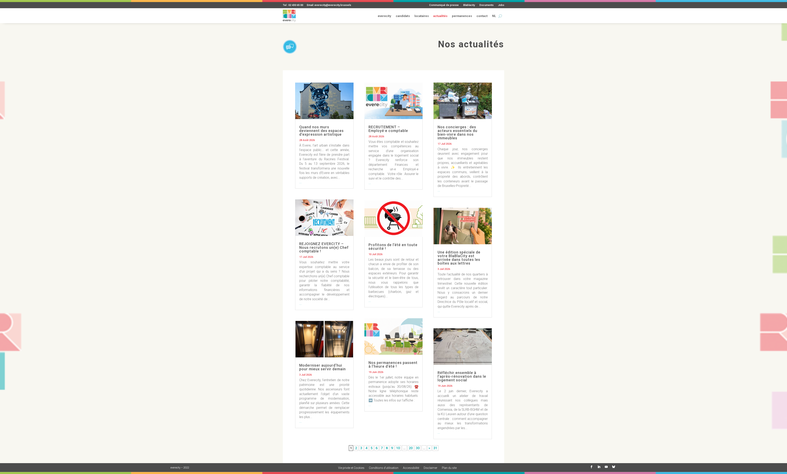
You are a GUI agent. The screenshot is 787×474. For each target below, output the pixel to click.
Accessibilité (411, 467)
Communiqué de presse (444, 5)
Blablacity (469, 5)
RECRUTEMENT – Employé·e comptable (388, 129)
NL (494, 16)
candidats (403, 16)
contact (482, 16)
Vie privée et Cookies (351, 467)
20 (411, 448)
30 (418, 448)
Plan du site (449, 467)
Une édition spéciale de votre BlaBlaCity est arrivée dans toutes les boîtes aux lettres (459, 257)
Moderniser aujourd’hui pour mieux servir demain (322, 367)
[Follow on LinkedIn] (599, 467)
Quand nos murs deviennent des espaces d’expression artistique (321, 130)
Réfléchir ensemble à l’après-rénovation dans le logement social (462, 376)
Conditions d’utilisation (383, 467)
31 (435, 448)
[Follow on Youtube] (606, 467)
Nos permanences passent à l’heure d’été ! (392, 364)
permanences (462, 16)
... (300, 182)
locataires (421, 16)
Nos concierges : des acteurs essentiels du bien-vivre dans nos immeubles (457, 132)
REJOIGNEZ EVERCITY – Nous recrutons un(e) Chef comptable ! (324, 247)
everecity (384, 16)
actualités (440, 16)
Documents (486, 5)
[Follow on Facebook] (591, 467)
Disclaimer (430, 467)
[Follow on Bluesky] (613, 467)
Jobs (501, 5)
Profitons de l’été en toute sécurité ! (392, 247)
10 (398, 448)
